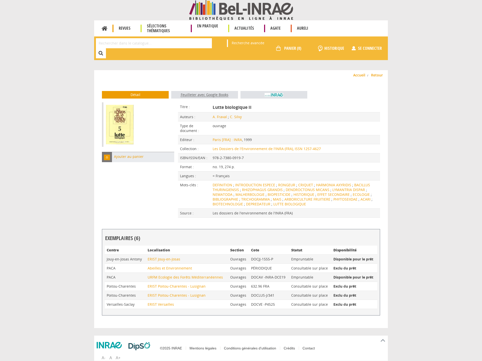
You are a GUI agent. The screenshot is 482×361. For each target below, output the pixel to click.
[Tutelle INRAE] (110, 345)
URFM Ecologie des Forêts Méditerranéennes (185, 277)
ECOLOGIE (362, 194)
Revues (125, 28)
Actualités (244, 28)
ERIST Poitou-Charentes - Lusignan (177, 286)
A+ (118, 357)
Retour (377, 75)
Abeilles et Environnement (170, 268)
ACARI (366, 199)
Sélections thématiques (158, 28)
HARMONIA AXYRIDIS (334, 185)
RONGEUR (287, 185)
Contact (309, 348)
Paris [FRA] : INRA (227, 139)
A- (103, 357)
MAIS (277, 199)
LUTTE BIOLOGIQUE (289, 204)
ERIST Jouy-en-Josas (164, 259)
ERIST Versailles (161, 304)
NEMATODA (223, 194)
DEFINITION (223, 185)
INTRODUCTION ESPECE (255, 185)
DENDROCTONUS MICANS (308, 189)
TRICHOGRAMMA (256, 199)
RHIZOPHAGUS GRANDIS (263, 189)
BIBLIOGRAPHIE (226, 199)
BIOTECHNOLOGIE (228, 204)
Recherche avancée (248, 42)
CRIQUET (306, 185)
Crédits (289, 348)
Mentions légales (203, 348)
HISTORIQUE (304, 194)
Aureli (302, 28)
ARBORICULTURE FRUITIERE (307, 199)
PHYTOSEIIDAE (345, 199)
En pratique (207, 26)
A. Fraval (220, 116)
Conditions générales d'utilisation (250, 348)
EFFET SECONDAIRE (334, 194)
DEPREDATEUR (258, 204)
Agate (275, 28)
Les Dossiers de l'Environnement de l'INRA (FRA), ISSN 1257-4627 (267, 148)
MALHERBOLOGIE (250, 194)
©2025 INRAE (171, 348)
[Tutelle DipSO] (140, 346)
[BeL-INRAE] (241, 9)
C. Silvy (236, 116)
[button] (107, 157)
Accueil (104, 28)
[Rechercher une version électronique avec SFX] (273, 95)
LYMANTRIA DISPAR (349, 189)
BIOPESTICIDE (279, 194)
